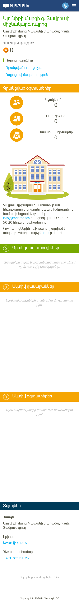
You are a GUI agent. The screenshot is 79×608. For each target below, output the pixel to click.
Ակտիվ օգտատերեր (32, 396)
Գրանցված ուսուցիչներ (25, 68)
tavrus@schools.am (17, 543)
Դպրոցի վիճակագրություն (27, 75)
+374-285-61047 (16, 558)
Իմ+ (46, 233)
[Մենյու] (73, 5)
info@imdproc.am (16, 218)
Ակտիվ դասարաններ (33, 286)
